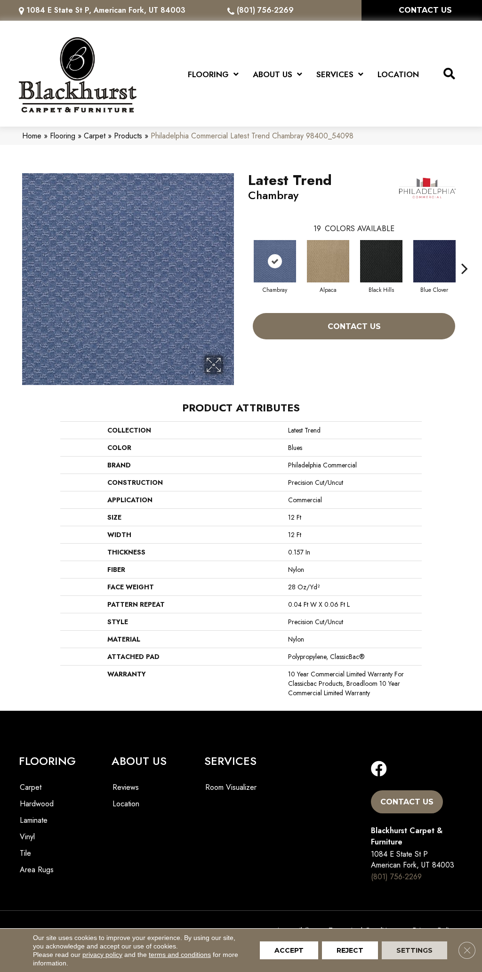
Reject (350, 950)
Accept (289, 950)
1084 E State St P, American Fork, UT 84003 (105, 10)
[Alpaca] (328, 261)
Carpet (94, 135)
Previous (243, 254)
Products (128, 135)
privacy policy (102, 954)
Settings (414, 950)
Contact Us (354, 326)
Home (31, 135)
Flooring (62, 135)
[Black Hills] (381, 261)
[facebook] (379, 769)
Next (465, 254)
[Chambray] (274, 261)
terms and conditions (180, 954)
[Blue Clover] (434, 261)
